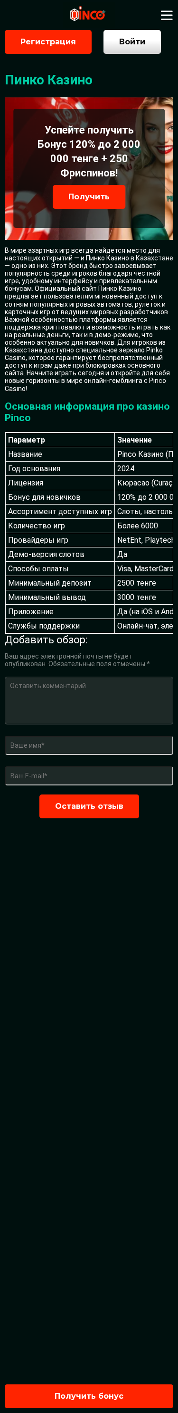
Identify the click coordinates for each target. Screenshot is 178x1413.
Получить (89, 196)
